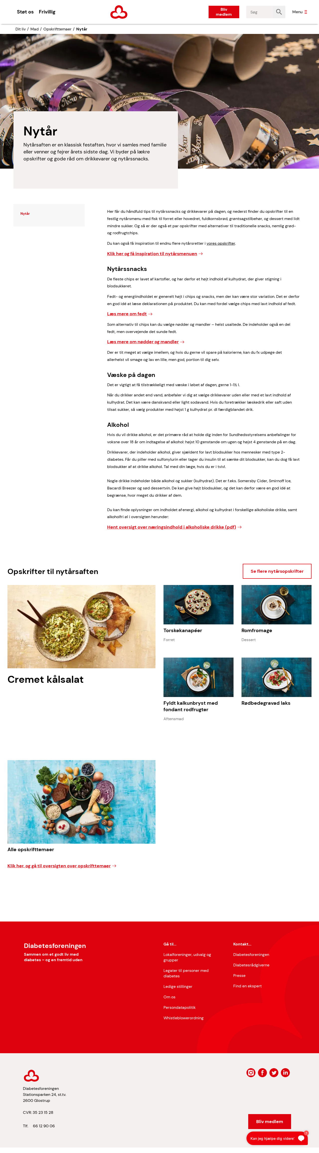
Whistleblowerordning (183, 1018)
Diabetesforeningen (251, 954)
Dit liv (20, 29)
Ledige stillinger (177, 986)
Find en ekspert (247, 986)
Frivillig (47, 11)
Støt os (25, 11)
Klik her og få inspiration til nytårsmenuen (152, 254)
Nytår (81, 29)
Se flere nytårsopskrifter (277, 571)
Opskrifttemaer (57, 29)
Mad (34, 29)
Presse (239, 975)
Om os (169, 997)
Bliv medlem (224, 12)
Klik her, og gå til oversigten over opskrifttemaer (59, 866)
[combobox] (259, 12)
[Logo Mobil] (118, 12)
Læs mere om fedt (127, 314)
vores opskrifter (221, 243)
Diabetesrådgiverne (251, 965)
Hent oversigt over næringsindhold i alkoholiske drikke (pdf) (171, 527)
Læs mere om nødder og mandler (143, 342)
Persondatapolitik (179, 1007)
